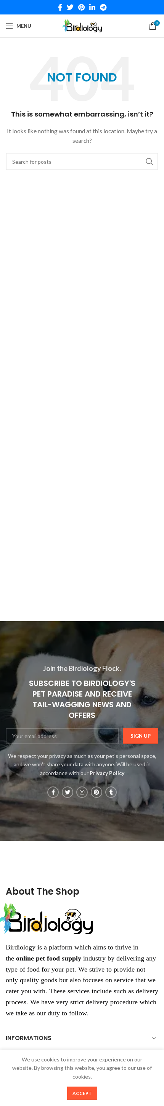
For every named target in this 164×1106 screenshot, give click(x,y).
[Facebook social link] (60, 7)
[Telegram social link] (103, 7)
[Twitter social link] (70, 7)
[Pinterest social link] (81, 7)
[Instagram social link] (82, 792)
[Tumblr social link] (111, 792)
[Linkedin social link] (92, 7)
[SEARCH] (149, 161)
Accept (82, 1093)
